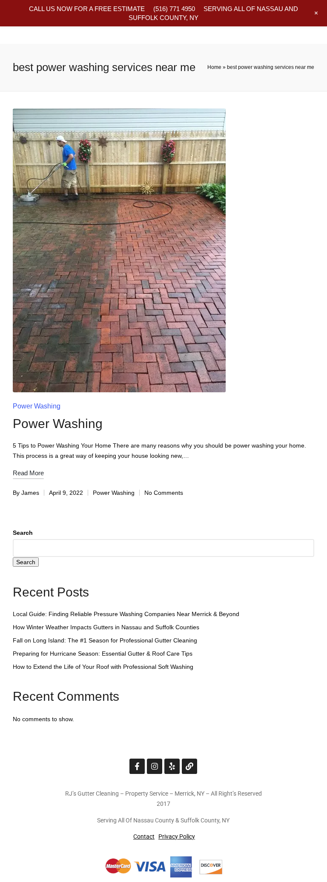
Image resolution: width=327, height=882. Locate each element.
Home (214, 67)
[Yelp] (172, 766)
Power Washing (36, 406)
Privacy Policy (176, 836)
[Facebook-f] (137, 766)
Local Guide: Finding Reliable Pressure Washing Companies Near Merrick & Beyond (126, 614)
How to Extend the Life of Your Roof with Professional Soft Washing (103, 666)
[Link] (189, 766)
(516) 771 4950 (174, 8)
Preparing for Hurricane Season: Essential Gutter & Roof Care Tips (102, 653)
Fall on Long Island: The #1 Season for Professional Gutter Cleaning (105, 640)
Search (23, 532)
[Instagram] (154, 766)
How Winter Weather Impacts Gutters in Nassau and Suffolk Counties (106, 627)
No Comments (163, 492)
